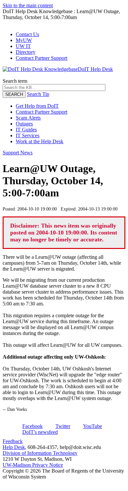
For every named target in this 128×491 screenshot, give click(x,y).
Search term (15, 81)
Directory (25, 52)
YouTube (92, 426)
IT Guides (26, 129)
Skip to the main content (28, 5)
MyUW (24, 40)
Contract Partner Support (41, 58)
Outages (24, 123)
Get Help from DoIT (37, 106)
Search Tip (38, 94)
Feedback (13, 441)
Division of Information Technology (40, 453)
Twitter (62, 426)
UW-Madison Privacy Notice (33, 465)
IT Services (27, 135)
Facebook (32, 426)
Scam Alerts (28, 118)
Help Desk (14, 447)
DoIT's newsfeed (40, 432)
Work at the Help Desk (39, 141)
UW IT (23, 46)
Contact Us (27, 34)
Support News (17, 152)
